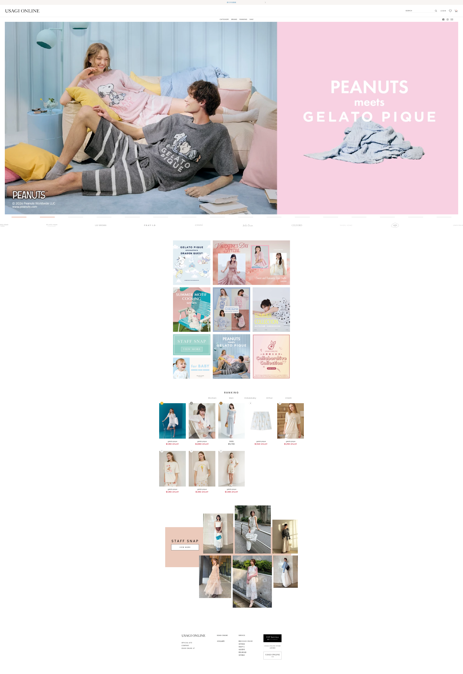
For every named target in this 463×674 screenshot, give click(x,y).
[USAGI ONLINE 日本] (272, 655)
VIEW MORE (185, 547)
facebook (443, 19)
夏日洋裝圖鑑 (231, 2)
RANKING (243, 19)
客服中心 (242, 647)
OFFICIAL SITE (186, 643)
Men (231, 398)
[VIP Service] (272, 638)
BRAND (234, 19)
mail (452, 19)
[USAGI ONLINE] (22, 11)
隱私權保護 (242, 652)
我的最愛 (450, 11)
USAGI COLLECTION (289, 398)
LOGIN (443, 11)
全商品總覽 (221, 641)
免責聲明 (242, 649)
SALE (252, 19)
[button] (197, 2)
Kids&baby (250, 398)
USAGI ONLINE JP (188, 648)
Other (269, 398)
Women (212, 398)
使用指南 (242, 644)
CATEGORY (224, 19)
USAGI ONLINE (193, 635)
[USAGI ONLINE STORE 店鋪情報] (272, 647)
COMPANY (185, 645)
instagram (447, 19)
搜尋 (436, 10)
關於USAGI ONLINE (246, 641)
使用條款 (242, 655)
